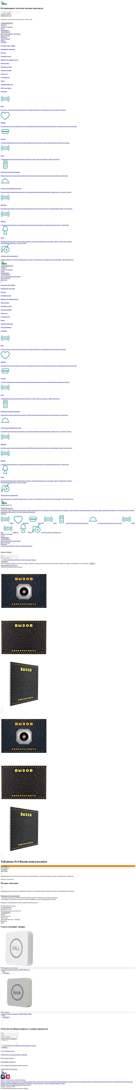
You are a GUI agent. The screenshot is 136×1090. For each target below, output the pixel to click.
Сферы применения (6, 23)
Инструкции (105, 1082)
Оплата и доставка (6, 27)
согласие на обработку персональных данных (21, 560)
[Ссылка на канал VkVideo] (8, 1078)
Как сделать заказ (38, 1082)
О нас (2, 28)
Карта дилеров (5, 35)
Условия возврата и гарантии (65, 1082)
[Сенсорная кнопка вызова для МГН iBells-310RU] (19, 1010)
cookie (13, 563)
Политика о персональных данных (37, 1083)
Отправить (4, 561)
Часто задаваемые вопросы (83, 1082)
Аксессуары (13, 565)
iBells (7, 565)
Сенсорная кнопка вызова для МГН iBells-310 (15, 969)
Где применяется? (6, 907)
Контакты (4, 37)
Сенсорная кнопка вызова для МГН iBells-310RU (16, 1014)
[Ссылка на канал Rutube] (3, 1078)
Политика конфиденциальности (15, 1083)
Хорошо (92, 563)
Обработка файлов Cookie (56, 1083)
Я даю (19, 560)
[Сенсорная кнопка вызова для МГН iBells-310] (19, 966)
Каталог (3, 25)
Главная (3, 565)
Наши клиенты (5, 32)
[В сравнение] (1, 873)
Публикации (5, 30)
